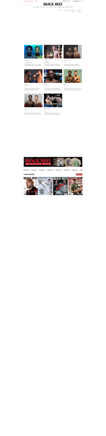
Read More (78, 174)
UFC (65, 62)
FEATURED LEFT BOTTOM (28, 62)
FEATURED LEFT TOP (47, 62)
